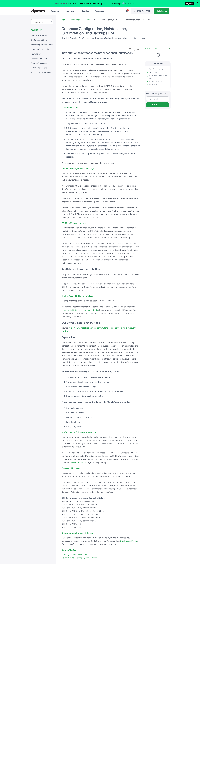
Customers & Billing (39, 40)
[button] (170, 48)
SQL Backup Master (128, 541)
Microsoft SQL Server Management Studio (80, 310)
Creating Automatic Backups (74, 554)
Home (64, 20)
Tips (88, 20)
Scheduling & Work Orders (42, 45)
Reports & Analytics (39, 63)
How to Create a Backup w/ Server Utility (79, 557)
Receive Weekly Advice (156, 93)
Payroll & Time (36, 54)
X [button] (197, 2)
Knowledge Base (76, 20)
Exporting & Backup (103, 38)
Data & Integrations (39, 68)
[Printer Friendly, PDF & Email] (133, 49)
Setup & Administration (40, 35)
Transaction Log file (78, 462)
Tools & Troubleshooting (41, 72)
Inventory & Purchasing (40, 49)
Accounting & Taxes (39, 58)
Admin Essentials (71, 38)
